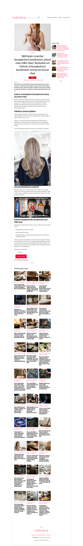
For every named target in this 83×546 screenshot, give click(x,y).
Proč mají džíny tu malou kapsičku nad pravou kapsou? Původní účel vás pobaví (32, 386)
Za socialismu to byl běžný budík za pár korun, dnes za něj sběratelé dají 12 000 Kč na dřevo (32, 311)
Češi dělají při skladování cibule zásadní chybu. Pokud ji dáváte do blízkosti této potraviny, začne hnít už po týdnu (32, 483)
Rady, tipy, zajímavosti (52, 17)
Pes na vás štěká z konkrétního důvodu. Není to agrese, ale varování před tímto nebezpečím (32, 434)
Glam (20, 103)
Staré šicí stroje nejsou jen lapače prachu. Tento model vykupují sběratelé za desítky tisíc (32, 288)
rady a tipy (34, 80)
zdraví (41, 80)
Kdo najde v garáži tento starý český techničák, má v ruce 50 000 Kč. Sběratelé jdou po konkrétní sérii (32, 359)
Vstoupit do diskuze (21, 256)
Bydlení (59, 17)
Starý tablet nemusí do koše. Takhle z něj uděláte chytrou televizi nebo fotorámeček (19, 409)
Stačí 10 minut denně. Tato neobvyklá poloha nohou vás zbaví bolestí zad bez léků (45, 433)
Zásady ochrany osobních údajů (38, 535)
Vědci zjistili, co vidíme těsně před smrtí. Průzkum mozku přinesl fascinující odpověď (19, 434)
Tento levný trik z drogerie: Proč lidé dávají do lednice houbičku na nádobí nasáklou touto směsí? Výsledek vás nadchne (32, 509)
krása (24, 80)
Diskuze (20, 252)
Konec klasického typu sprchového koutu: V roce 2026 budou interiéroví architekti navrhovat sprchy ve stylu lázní (19, 387)
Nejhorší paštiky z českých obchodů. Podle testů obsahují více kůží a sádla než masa (44, 480)
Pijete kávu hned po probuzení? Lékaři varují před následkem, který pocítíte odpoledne (44, 458)
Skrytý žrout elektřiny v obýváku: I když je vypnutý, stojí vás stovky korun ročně (20, 312)
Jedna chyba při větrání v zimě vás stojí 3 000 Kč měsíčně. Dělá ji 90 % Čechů (44, 336)
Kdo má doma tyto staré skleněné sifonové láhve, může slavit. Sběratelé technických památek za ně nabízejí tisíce (20, 482)
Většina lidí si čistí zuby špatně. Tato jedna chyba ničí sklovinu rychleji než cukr (20, 457)
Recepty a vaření (66, 17)
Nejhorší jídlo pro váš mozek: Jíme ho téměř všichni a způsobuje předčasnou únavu (32, 409)
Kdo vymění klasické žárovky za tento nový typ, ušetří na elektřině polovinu (20, 335)
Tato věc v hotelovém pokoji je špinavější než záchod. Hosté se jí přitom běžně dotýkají (32, 458)
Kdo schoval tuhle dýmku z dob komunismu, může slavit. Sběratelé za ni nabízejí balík (32, 336)
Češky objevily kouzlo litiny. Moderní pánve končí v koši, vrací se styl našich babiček (45, 288)
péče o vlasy (29, 80)
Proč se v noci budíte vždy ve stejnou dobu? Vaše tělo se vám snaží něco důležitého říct (44, 411)
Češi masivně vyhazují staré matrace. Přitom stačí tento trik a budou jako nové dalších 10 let (45, 312)
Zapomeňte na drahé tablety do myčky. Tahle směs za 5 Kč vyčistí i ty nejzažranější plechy (19, 358)
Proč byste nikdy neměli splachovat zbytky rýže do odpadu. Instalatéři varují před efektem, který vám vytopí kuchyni (19, 508)
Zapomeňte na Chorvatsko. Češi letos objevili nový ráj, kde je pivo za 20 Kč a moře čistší (60, 56)
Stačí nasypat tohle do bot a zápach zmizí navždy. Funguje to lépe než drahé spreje (20, 286)
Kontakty (49, 535)
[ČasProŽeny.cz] (19, 19)
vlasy (38, 80)
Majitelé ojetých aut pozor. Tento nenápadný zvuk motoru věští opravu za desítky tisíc (44, 386)
